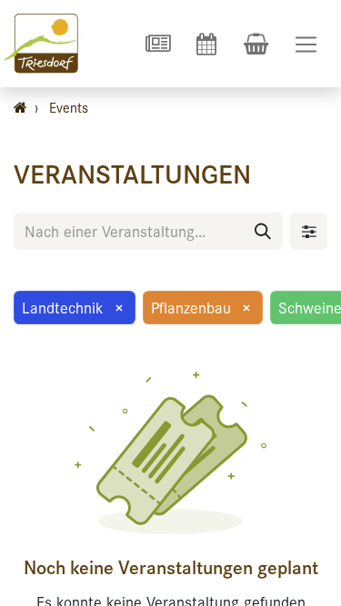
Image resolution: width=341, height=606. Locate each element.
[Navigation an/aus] (306, 44)
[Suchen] (263, 231)
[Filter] (308, 231)
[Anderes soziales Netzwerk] (157, 43)
